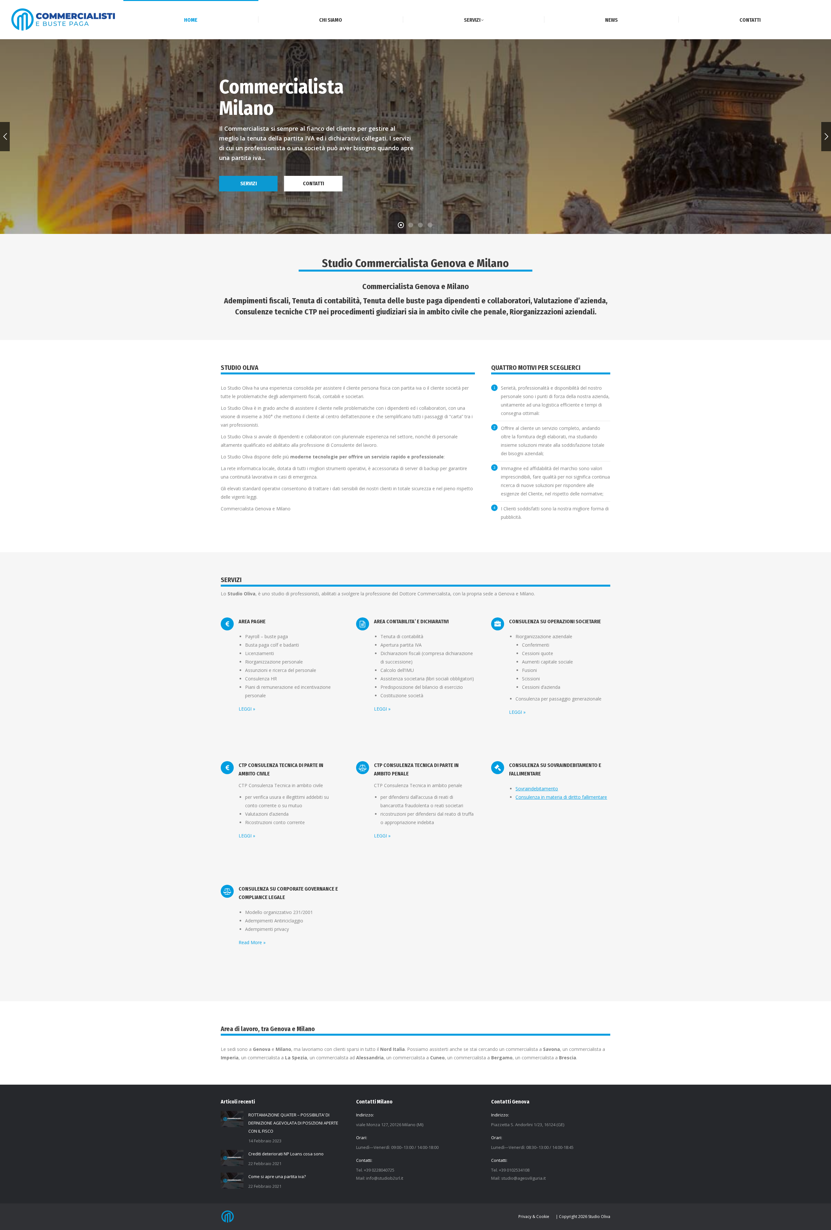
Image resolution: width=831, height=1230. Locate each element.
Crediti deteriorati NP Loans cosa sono (286, 1154)
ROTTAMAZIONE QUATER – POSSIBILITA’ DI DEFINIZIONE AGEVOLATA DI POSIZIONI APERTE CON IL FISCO (293, 1123)
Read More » (252, 942)
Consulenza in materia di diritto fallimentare (561, 797)
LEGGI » (247, 709)
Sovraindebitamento (536, 788)
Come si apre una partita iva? (277, 1176)
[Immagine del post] (232, 1119)
